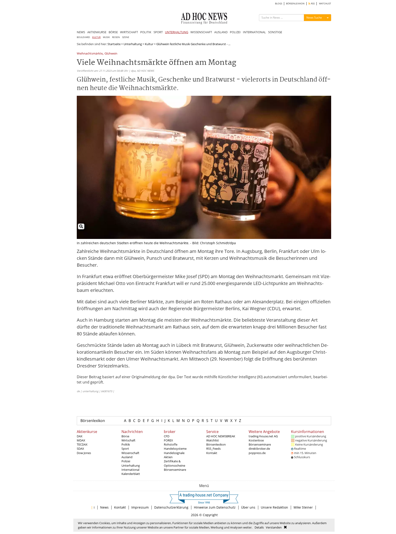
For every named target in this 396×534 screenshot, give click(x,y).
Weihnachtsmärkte (90, 53)
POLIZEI (235, 32)
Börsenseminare (175, 470)
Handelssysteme (175, 448)
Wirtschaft (128, 440)
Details (259, 527)
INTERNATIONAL (254, 32)
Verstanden (274, 527)
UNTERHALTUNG (176, 32)
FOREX (168, 440)
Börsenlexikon (92, 420)
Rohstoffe (170, 444)
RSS (312, 3)
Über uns (248, 507)
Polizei (125, 461)
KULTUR (96, 37)
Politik (125, 444)
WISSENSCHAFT (201, 32)
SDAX (80, 448)
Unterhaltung (133, 44)
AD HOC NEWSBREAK (220, 436)
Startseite (114, 44)
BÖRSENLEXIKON (295, 3)
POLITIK (145, 32)
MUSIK (106, 37)
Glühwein (110, 53)
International (130, 470)
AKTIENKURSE (96, 32)
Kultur (149, 44)
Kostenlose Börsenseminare (260, 442)
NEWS (81, 32)
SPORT (158, 32)
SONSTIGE (275, 32)
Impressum (140, 507)
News (104, 507)
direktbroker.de (259, 448)
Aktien (168, 457)
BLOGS (278, 3)
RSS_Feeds (213, 448)
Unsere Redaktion (274, 507)
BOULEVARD (83, 37)
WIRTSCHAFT (129, 32)
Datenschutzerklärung (171, 507)
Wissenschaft (130, 453)
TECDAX (82, 444)
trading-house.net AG (263, 436)
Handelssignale (174, 453)
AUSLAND (221, 32)
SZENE (125, 37)
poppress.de (257, 453)
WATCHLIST (325, 3)
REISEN (116, 37)
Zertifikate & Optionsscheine (174, 463)
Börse (125, 436)
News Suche (314, 17)
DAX (79, 436)
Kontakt (211, 453)
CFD (166, 436)
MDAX (81, 440)
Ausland (126, 457)
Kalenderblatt (130, 474)
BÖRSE (113, 32)
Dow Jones (84, 453)
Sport (125, 448)
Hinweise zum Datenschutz (215, 507)
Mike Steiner (303, 507)
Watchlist (212, 440)
